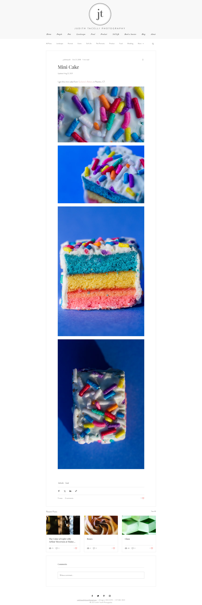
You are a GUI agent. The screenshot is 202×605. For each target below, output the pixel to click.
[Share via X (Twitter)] (64, 491)
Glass (127, 538)
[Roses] (101, 525)
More (139, 43)
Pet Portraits (100, 43)
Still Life (89, 43)
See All (153, 511)
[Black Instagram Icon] (110, 596)
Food (121, 43)
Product (112, 43)
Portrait (70, 43)
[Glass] (139, 525)
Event (79, 43)
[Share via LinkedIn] (70, 491)
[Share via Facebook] (59, 491)
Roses (89, 538)
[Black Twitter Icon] (98, 596)
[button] (153, 44)
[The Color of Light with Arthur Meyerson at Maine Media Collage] (63, 525)
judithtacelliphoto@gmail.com (87, 600)
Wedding (130, 43)
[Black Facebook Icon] (92, 596)
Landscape (59, 43)
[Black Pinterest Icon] (104, 596)
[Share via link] (76, 491)
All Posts (49, 43)
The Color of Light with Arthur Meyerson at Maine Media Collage (61, 540)
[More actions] (142, 59)
